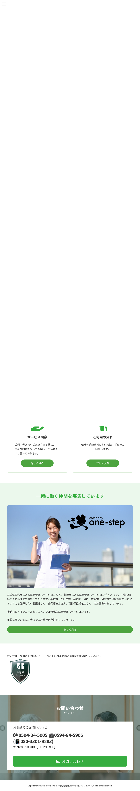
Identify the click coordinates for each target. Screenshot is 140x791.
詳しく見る (37, 463)
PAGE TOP (133, 763)
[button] (70, 761)
